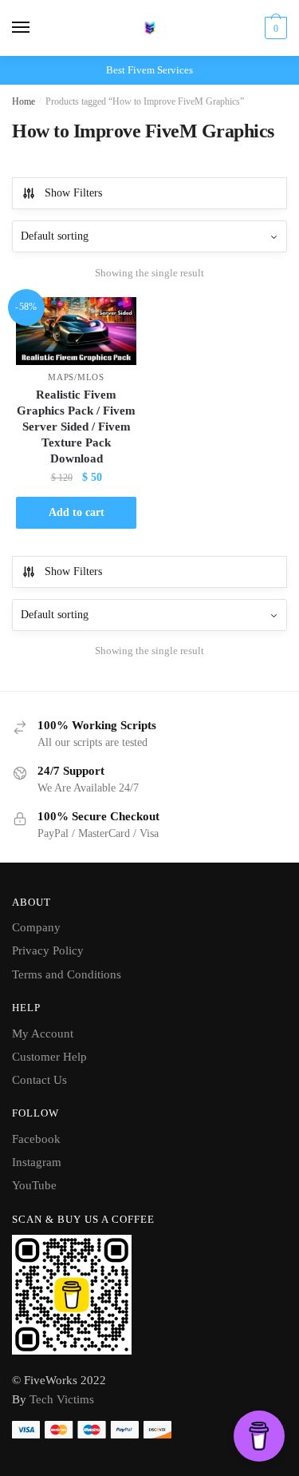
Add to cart (76, 512)
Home (23, 101)
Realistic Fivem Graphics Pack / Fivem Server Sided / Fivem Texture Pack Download (76, 426)
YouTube (34, 1185)
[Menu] (36, 28)
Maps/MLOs (76, 377)
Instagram (36, 1162)
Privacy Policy (48, 950)
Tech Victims (62, 1399)
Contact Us (39, 1079)
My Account (42, 1033)
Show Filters (73, 193)
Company (36, 927)
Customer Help (49, 1056)
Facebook (36, 1139)
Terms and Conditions (66, 974)
